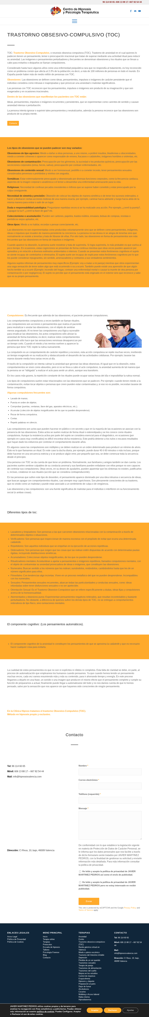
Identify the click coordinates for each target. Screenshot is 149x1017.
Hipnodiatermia (85, 999)
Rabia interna (84, 997)
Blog (45, 955)
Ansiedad (82, 937)
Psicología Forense (51, 952)
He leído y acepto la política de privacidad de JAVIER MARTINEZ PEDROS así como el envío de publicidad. (107, 873)
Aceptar (94, 1010)
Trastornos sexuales (87, 963)
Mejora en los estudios (88, 973)
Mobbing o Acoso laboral (89, 994)
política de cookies (45, 1011)
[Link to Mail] (135, 11)
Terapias (46, 942)
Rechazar (112, 1010)
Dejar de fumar (85, 986)
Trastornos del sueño (87, 971)
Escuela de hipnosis (51, 947)
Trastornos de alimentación (90, 968)
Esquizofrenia (84, 979)
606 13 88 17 (122, 2)
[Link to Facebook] (131, 11)
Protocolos (47, 944)
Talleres (46, 950)
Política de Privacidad (16, 939)
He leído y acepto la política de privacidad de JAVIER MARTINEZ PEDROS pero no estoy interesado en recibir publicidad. (107, 885)
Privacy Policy (130, 908)
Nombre (83, 766)
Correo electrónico (89, 780)
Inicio (45, 937)
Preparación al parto (87, 984)
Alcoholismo (84, 989)
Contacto (46, 958)
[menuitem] (74, 21)
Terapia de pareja (86, 965)
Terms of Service (86, 910)
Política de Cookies (15, 942)
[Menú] (74, 21)
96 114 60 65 (109, 2)
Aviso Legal (12, 937)
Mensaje (83, 808)
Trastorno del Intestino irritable (91, 955)
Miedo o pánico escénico (89, 952)
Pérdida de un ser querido (89, 960)
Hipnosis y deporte (86, 981)
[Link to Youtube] (139, 11)
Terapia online (49, 939)
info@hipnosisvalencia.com (125, 953)
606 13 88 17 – (126, 942)
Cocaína (82, 992)
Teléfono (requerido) (90, 794)
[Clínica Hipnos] (74, 11)
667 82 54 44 (136, 2)
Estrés (81, 939)
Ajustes (130, 1010)
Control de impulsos (87, 976)
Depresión (83, 958)
